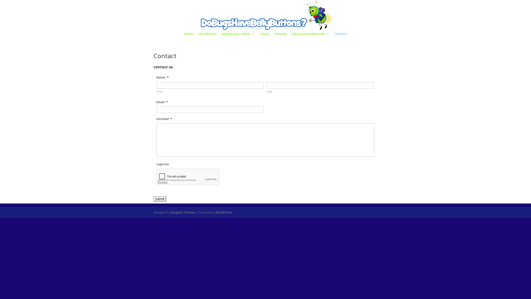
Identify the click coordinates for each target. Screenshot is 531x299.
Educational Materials (308, 34)
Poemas (281, 34)
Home (188, 34)
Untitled (164, 119)
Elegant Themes (183, 212)
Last (269, 91)
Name (162, 77)
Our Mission (208, 34)
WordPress (224, 212)
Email (162, 102)
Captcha (162, 164)
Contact (341, 34)
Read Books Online (236, 34)
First (159, 91)
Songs (264, 34)
